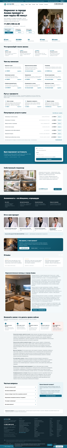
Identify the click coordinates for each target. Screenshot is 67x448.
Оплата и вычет (37, 434)
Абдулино (51, 422)
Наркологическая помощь (38, 421)
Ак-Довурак (51, 434)
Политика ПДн (6, 443)
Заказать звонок (34, 248)
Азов (50, 432)
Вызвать (8, 32)
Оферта (10, 443)
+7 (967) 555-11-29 (58, 3)
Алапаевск (58, 420)
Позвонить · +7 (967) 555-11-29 (39, 309)
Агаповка (51, 424)
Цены (27, 4)
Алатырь (58, 421)
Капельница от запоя (22, 427)
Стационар (36, 426)
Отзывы (33, 4)
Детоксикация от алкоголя (24, 431)
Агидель (51, 425)
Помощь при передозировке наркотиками (24, 426)
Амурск (58, 436)
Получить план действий (50, 395)
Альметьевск (59, 435)
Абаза (51, 420)
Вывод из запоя (22, 420)
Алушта (58, 434)
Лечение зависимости (38, 420)
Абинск (51, 423)
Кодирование (36, 424)
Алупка (58, 433)
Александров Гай (59, 425)
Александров (59, 424)
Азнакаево (51, 431)
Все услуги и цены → (23, 432)
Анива (62, 1)
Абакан (51, 421)
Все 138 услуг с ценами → (58, 112)
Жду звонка (48, 159)
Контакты (46, 4)
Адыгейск (51, 430)
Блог (37, 4)
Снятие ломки (21, 421)
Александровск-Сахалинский (59, 429)
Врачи (30, 4)
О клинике (41, 4)
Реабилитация (36, 425)
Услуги (22, 4)
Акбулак (51, 433)
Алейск (58, 423)
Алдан (58, 422)
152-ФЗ (54, 156)
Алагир (51, 435)
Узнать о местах (58, 189)
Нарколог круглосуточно (23, 424)
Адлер (51, 429)
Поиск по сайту (37, 435)
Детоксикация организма (23, 428)
